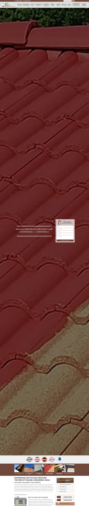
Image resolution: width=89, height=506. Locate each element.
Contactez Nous (42, 231)
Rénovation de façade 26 (19, 5)
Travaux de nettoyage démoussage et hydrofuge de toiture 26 (76, 4)
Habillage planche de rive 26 (53, 5)
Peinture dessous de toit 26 (58, 5)
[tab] (44, 253)
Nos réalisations (26, 231)
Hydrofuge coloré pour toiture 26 (84, 5)
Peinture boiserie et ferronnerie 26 (26, 5)
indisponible (19, 0)
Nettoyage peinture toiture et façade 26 (46, 5)
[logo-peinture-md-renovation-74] (7, 5)
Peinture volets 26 (32, 5)
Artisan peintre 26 (69, 5)
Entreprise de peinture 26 (64, 5)
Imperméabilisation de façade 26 (38, 5)
